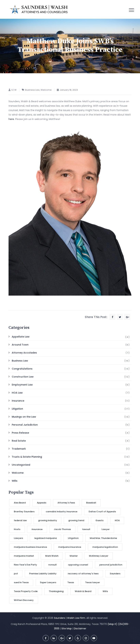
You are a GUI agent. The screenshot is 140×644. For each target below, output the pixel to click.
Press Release (20, 432)
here (11, 119)
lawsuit (86, 529)
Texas (70, 582)
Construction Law (23, 376)
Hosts (17, 529)
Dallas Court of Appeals (102, 511)
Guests (99, 520)
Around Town (20, 344)
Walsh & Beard (83, 591)
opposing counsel (78, 564)
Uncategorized (21, 464)
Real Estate (19, 440)
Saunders (115, 573)
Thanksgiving (56, 591)
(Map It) (112, 624)
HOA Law (17, 392)
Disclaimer (80, 628)
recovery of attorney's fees (83, 573)
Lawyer (106, 529)
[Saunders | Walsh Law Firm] (38, 9)
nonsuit (52, 564)
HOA (117, 520)
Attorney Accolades (24, 352)
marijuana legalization (105, 547)
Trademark (19, 448)
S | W (14, 89)
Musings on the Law (24, 416)
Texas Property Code (26, 591)
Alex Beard (20, 502)
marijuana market (24, 555)
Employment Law (22, 384)
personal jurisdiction (110, 564)
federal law (20, 520)
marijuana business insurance (30, 547)
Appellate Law (21, 336)
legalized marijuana (45, 538)
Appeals (41, 502)
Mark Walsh (51, 555)
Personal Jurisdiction (25, 424)
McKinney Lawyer (98, 555)
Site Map (66, 628)
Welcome (46, 89)
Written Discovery (24, 600)
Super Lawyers (48, 582)
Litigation (17, 408)
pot (16, 573)
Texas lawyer (92, 582)
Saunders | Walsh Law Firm (69, 618)
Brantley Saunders (24, 511)
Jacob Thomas (62, 529)
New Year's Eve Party (25, 564)
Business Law (32, 89)
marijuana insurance (69, 547)
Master (74, 555)
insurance (37, 529)
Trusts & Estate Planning (27, 456)
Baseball (91, 502)
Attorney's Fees (66, 502)
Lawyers (18, 538)
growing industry (47, 520)
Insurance (18, 400)
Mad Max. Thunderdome (103, 538)
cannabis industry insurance (61, 511)
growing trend (76, 520)
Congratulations (22, 368)
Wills (14, 480)
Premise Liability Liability (43, 573)
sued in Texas (21, 582)
